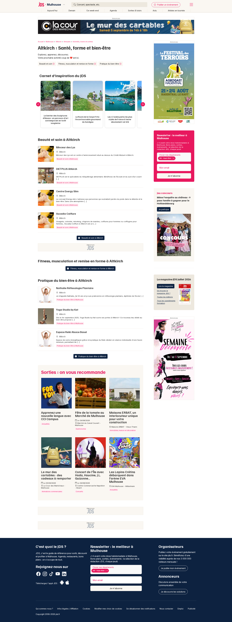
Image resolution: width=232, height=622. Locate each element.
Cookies (86, 609)
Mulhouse (54, 4)
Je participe (163, 209)
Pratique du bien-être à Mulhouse (70, 300)
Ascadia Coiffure (66, 213)
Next (143, 104)
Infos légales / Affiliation (67, 609)
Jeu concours (173, 198)
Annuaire (67, 42)
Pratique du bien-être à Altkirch (92, 356)
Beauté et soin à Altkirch (92, 238)
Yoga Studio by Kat (67, 309)
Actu (155, 10)
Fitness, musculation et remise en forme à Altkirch (92, 268)
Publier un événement (167, 4)
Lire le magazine (165, 286)
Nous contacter (166, 609)
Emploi (180, 609)
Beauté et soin (46, 64)
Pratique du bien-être (109, 64)
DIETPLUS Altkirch (66, 168)
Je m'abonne (174, 176)
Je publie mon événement (173, 568)
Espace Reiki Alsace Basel (71, 332)
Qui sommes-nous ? (44, 609)
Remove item (173, 158)
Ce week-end (92, 10)
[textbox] (176, 158)
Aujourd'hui (52, 10)
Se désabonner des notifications (140, 609)
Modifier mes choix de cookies (108, 609)
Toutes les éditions (165, 297)
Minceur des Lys (65, 147)
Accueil (41, 42)
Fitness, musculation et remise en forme (76, 64)
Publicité (191, 609)
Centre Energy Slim (67, 191)
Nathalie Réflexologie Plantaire (74, 288)
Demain (72, 10)
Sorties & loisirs (135, 10)
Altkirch (58, 42)
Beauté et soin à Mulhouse (67, 159)
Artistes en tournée (176, 10)
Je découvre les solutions (173, 591)
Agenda (113, 10)
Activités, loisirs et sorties (83, 42)
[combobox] (174, 157)
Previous (38, 104)
